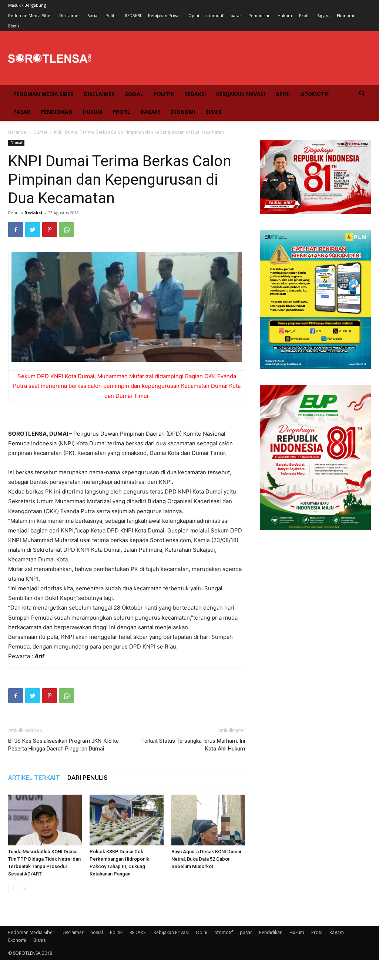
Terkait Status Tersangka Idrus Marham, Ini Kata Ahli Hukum (193, 745)
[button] (362, 94)
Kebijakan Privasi (164, 15)
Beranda (17, 132)
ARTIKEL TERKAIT (34, 777)
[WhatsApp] (66, 229)
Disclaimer (69, 15)
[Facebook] (15, 229)
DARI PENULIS (87, 777)
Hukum (285, 15)
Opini (193, 15)
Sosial (92, 15)
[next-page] (24, 888)
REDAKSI (133, 15)
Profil (304, 15)
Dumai (40, 132)
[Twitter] (32, 229)
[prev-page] (12, 888)
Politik (111, 15)
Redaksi (33, 212)
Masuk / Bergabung (27, 5)
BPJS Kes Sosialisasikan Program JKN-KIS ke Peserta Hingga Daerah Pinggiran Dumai (63, 745)
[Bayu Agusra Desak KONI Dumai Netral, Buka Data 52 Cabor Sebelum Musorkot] (208, 820)
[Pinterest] (49, 229)
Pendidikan (259, 15)
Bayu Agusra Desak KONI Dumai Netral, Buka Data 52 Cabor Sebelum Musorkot (206, 859)
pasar (236, 15)
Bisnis (13, 26)
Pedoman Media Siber (30, 15)
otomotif (215, 15)
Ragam (323, 15)
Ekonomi (345, 15)
